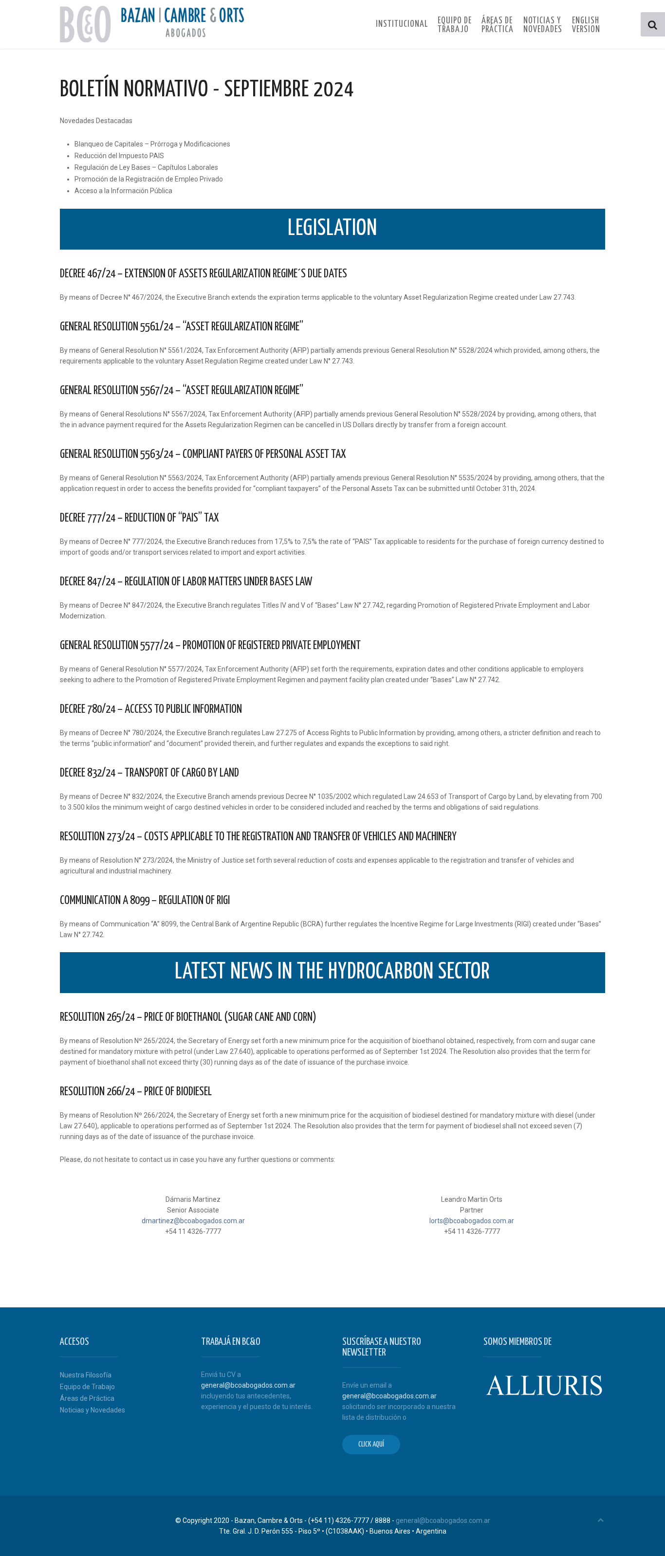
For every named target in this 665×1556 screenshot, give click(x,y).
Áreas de (497, 25)
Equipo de (455, 25)
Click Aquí (371, 1444)
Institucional (402, 24)
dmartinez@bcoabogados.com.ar (193, 1221)
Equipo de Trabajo (87, 1387)
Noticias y (542, 25)
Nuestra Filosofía (85, 1375)
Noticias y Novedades (92, 1410)
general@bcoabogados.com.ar (248, 1385)
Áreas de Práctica (87, 1398)
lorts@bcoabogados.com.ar (471, 1221)
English (586, 25)
